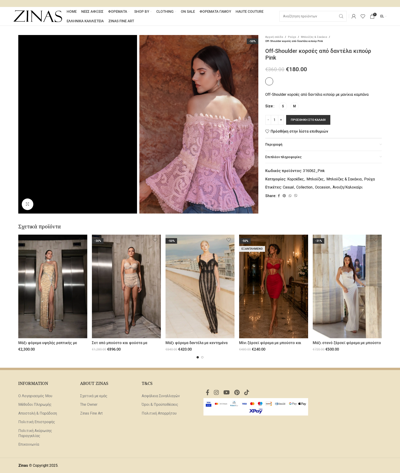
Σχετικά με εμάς (93, 396)
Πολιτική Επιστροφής (36, 422)
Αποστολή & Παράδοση (37, 413)
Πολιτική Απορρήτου (159, 413)
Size (269, 106)
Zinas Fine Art (91, 413)
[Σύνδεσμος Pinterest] (284, 196)
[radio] (283, 106)
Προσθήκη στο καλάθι (308, 119)
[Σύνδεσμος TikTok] (246, 392)
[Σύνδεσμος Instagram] (216, 392)
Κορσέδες (295, 179)
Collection (304, 187)
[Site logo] (37, 16)
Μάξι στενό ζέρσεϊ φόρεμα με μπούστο (347, 343)
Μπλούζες (315, 179)
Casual (288, 187)
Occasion (322, 187)
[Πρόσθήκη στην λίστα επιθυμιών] (81, 240)
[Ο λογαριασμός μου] (353, 16)
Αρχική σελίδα (274, 36)
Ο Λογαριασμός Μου (35, 396)
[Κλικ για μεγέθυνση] (27, 204)
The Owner (88, 404)
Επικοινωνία (28, 444)
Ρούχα (292, 36)
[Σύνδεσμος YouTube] (226, 392)
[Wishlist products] (363, 16)
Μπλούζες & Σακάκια (314, 36)
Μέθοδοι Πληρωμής (35, 404)
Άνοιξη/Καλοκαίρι (347, 187)
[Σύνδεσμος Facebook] (278, 196)
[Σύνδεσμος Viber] (296, 196)
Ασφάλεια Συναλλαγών (161, 396)
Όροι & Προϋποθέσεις (160, 404)
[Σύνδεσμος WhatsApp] (290, 196)
